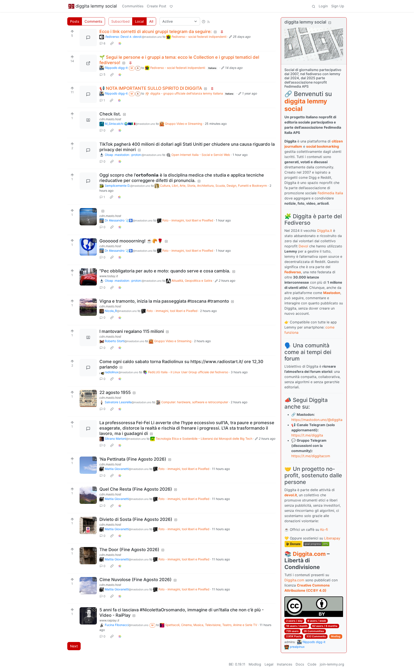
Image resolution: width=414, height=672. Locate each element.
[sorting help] (203, 21)
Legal (269, 664)
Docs (300, 664)
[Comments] (88, 37)
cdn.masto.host (110, 119)
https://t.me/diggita (307, 435)
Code (311, 664)
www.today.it (108, 276)
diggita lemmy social (96, 6)
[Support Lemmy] (171, 6)
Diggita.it (324, 230)
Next (74, 646)
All (151, 21)
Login (323, 6)
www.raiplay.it (109, 620)
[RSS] (208, 21)
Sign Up (337, 6)
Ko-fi (324, 529)
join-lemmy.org (332, 664)
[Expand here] (88, 120)
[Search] (313, 6)
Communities (132, 6)
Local (139, 21)
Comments (93, 21)
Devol (303, 246)
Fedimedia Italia (330, 193)
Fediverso (292, 272)
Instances (284, 664)
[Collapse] (329, 22)
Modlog (335, 636)
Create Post (156, 6)
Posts (74, 21)
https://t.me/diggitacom (310, 456)
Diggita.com (309, 553)
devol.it (290, 495)
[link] (111, 43)
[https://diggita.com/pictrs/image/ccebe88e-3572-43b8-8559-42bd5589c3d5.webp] (88, 63)
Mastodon (331, 293)
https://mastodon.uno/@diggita (316, 419)
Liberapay (332, 538)
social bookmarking (322, 146)
